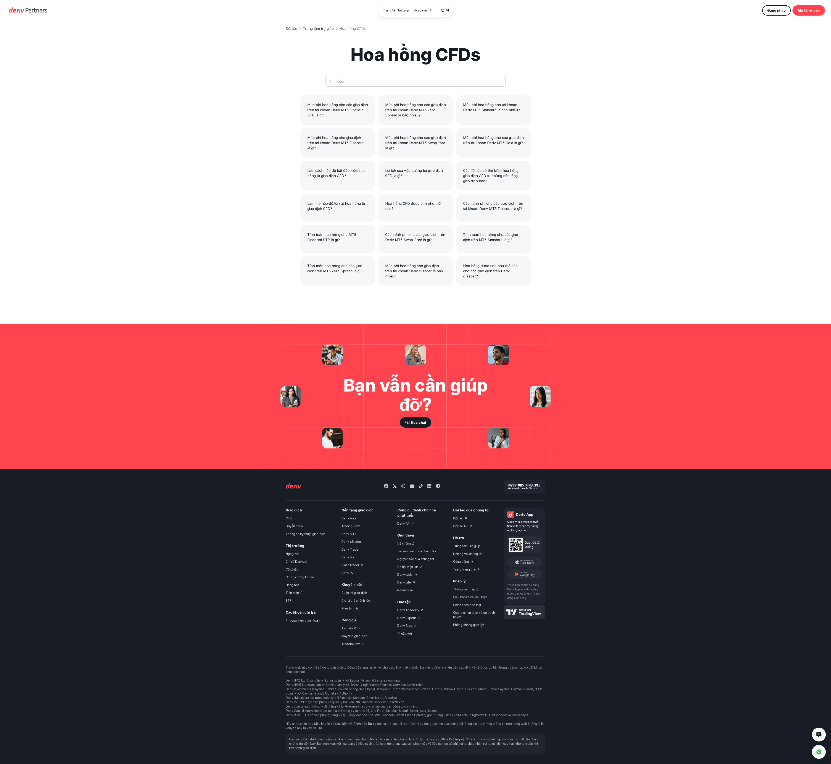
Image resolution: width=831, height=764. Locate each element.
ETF (288, 600)
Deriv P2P (348, 573)
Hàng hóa (293, 585)
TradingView (350, 526)
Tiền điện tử (294, 593)
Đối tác (291, 28)
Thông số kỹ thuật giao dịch (305, 534)
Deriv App (348, 518)
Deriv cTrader (351, 541)
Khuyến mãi (349, 608)
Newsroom (405, 590)
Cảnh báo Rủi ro (364, 723)
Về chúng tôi (406, 543)
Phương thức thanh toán (303, 620)
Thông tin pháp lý (465, 589)
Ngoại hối (292, 554)
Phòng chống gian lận (468, 625)
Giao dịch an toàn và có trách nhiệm (474, 615)
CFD (289, 518)
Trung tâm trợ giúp (318, 28)
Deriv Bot (348, 557)
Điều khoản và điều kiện (470, 597)
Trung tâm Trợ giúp (466, 546)
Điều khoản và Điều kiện (331, 723)
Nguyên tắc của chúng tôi (415, 559)
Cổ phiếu (292, 569)
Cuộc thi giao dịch (354, 593)
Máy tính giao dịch (354, 636)
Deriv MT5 (348, 534)
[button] (445, 10)
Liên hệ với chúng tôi (467, 554)
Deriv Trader (350, 549)
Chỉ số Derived (296, 561)
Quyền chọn (294, 526)
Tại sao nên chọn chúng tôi (416, 551)
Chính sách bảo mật (467, 605)
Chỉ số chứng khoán (300, 577)
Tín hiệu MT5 (350, 628)
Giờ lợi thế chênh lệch (356, 600)
